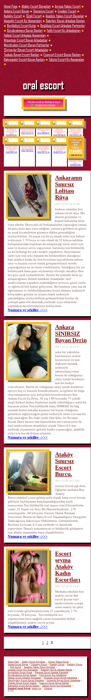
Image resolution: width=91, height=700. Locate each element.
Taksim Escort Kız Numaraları (66, 59)
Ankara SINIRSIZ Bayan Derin (71, 333)
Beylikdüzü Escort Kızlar (21, 25)
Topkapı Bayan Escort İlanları (21, 54)
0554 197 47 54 (43, 152)
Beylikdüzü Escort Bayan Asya (11, 131)
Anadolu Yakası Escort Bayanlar (65, 16)
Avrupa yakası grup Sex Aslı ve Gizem (75, 131)
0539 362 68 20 (59, 135)
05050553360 (75, 165)
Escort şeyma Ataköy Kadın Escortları (67, 566)
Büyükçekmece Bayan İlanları (25, 30)
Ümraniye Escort (43, 11)
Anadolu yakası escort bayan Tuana (11, 149)
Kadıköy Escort (13, 16)
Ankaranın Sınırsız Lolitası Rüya (68, 187)
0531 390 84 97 (43, 133)
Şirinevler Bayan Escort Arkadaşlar (26, 49)
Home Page (10, 6)
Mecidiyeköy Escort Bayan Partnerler (26, 45)
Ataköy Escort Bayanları (36, 6)
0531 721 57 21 (27, 133)
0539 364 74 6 (11, 152)
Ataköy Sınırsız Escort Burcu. (64, 464)
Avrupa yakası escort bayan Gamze (59, 149)
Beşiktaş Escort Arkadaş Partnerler (62, 25)
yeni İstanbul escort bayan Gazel (43, 149)
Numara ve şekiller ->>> (28, 310)
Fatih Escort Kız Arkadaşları (64, 30)
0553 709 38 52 (27, 151)
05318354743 (11, 135)
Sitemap (48, 688)
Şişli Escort (33, 16)
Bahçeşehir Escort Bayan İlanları (24, 59)
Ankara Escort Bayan (16, 11)
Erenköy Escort (67, 11)
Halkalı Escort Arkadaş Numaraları (25, 35)
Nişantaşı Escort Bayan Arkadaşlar (26, 40)
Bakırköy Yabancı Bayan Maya (59, 131)
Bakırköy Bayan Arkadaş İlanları (65, 20)
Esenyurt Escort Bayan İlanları (62, 54)
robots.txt (36, 688)
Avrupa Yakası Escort (68, 6)
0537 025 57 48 (75, 135)
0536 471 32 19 (59, 152)
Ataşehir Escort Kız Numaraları (23, 20)
